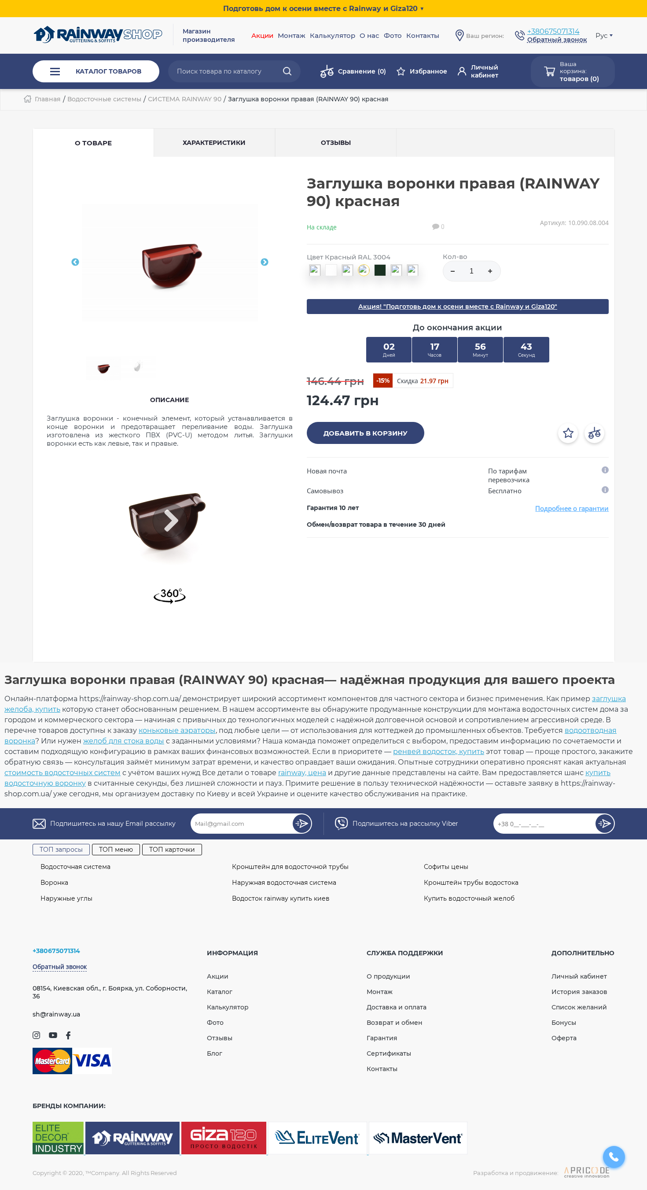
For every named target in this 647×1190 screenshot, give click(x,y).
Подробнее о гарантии (572, 508)
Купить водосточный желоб (469, 898)
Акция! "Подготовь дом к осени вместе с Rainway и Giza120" (457, 306)
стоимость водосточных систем (62, 773)
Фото (393, 35)
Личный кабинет (484, 71)
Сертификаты (389, 1053)
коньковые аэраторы (177, 730)
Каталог (219, 992)
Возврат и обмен (395, 1023)
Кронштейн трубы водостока (471, 883)
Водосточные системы (104, 99)
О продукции (388, 976)
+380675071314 (553, 31)
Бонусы (563, 1023)
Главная (48, 99)
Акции (262, 35)
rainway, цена (302, 773)
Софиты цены (446, 867)
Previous (75, 262)
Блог (214, 1053)
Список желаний (579, 1007)
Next (264, 262)
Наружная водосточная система (284, 883)
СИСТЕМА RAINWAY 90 (184, 99)
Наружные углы (66, 898)
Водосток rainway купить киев (281, 898)
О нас (369, 35)
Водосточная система (75, 867)
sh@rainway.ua (56, 1014)
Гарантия (382, 1038)
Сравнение (362, 71)
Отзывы (219, 1038)
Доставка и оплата (396, 1007)
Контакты (422, 35)
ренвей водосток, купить (438, 751)
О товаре (93, 143)
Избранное (428, 71)
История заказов (579, 992)
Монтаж (380, 992)
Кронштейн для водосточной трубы (290, 867)
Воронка (54, 883)
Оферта (564, 1038)
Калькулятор (332, 35)
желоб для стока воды (123, 741)
